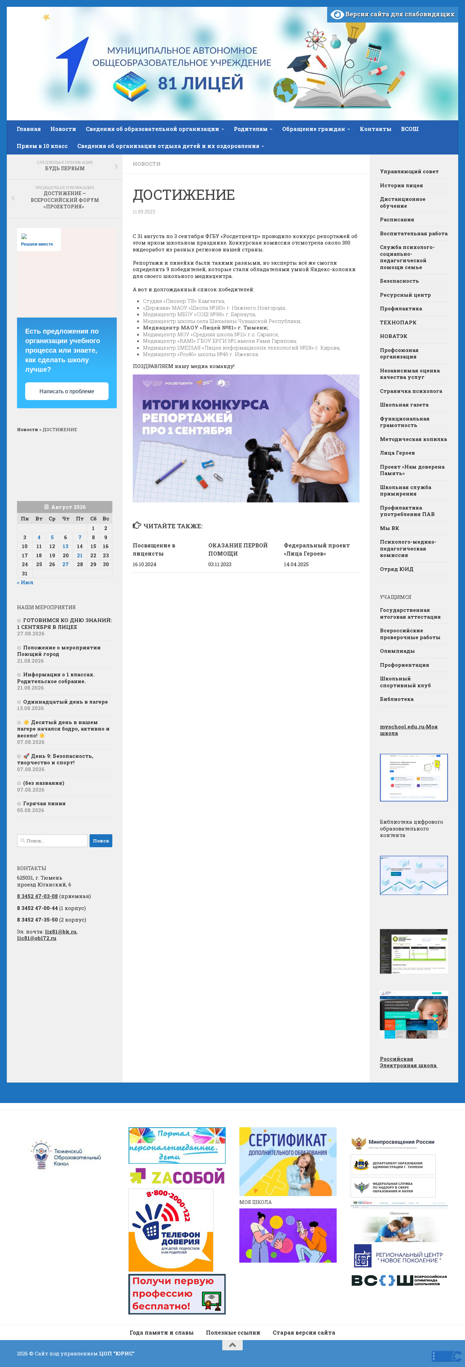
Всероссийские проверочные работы (410, 634)
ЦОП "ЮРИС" (116, 1353)
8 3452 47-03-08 (37, 896)
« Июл (25, 582)
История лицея (401, 185)
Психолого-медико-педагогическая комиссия (408, 548)
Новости (63, 128)
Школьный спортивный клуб (405, 682)
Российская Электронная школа (409, 1062)
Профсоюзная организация (399, 353)
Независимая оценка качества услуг (410, 374)
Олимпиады (397, 650)
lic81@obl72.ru (37, 938)
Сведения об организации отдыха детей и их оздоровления (168, 145)
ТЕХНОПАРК (398, 322)
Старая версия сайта (304, 1332)
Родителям (251, 128)
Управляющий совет (409, 171)
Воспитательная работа (414, 233)
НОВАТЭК (393, 336)
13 (65, 546)
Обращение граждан (313, 128)
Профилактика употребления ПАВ (407, 511)
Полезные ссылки (233, 1332)
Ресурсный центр (405, 294)
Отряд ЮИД (397, 568)
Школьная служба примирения (405, 490)
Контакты (375, 128)
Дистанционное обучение (403, 202)
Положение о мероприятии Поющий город (59, 651)
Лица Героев (397, 452)
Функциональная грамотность (405, 422)
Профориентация (404, 664)
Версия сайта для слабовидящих (399, 14)
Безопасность (399, 280)
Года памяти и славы (162, 1332)
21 (80, 555)
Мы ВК (389, 528)
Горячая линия (44, 803)
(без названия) (43, 782)
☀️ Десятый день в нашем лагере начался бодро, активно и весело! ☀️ (63, 729)
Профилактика (401, 308)
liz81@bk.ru (61, 931)
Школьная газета (405, 404)
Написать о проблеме (66, 391)
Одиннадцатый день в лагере (65, 701)
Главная (29, 128)
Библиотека (397, 698)
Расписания (397, 219)
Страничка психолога (411, 390)
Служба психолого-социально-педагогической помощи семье (407, 257)
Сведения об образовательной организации (152, 128)
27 (65, 564)
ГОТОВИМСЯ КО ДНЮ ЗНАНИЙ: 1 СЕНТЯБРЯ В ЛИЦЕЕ (64, 623)
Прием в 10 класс (42, 145)
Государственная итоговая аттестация (410, 613)
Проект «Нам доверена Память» (412, 470)
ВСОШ (410, 128)
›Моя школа (409, 730)
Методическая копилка (413, 439)
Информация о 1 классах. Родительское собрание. (56, 678)
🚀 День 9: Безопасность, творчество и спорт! (55, 759)
